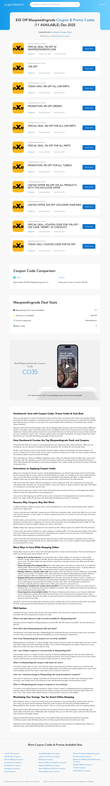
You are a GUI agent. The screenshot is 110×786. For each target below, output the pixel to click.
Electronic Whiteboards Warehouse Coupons (86, 760)
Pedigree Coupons (46, 759)
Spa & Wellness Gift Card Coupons (52, 768)
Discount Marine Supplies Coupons (52, 762)
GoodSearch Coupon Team (61, 32)
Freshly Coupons (79, 767)
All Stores (102, 4)
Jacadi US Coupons (11, 753)
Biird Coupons (9, 771)
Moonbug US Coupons (82, 756)
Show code (89, 49)
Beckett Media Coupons (82, 764)
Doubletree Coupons (12, 765)
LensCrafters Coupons (81, 770)
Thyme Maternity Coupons (49, 771)
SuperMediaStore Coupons (49, 753)
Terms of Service (56, 782)
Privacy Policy (68, 782)
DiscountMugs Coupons (13, 759)
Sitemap (91, 782)
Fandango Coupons (12, 768)
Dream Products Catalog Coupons (86, 753)
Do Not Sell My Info (80, 782)
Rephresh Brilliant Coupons (49, 765)
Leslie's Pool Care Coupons (49, 756)
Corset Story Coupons (13, 762)
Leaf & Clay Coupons (12, 756)
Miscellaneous (45, 36)
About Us (47, 782)
